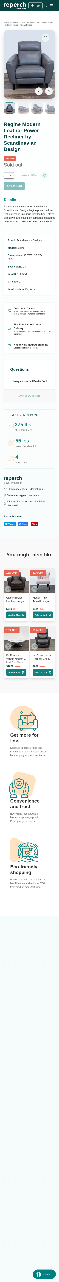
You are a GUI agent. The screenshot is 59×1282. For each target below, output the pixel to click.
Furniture (14, 22)
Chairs (22, 22)
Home (6, 22)
